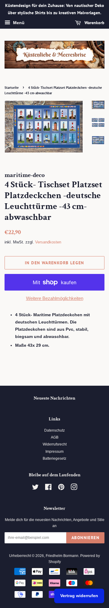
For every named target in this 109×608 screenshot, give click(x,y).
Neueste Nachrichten (54, 398)
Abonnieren (85, 537)
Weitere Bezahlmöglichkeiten (54, 298)
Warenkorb (93, 22)
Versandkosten (48, 242)
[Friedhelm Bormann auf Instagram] (74, 488)
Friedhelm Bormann (62, 556)
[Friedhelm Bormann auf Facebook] (48, 488)
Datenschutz (54, 430)
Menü (18, 22)
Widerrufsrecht (55, 444)
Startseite (12, 87)
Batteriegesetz (54, 458)
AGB (54, 437)
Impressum (54, 451)
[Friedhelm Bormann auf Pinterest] (61, 488)
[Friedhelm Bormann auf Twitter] (35, 488)
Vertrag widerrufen (79, 595)
